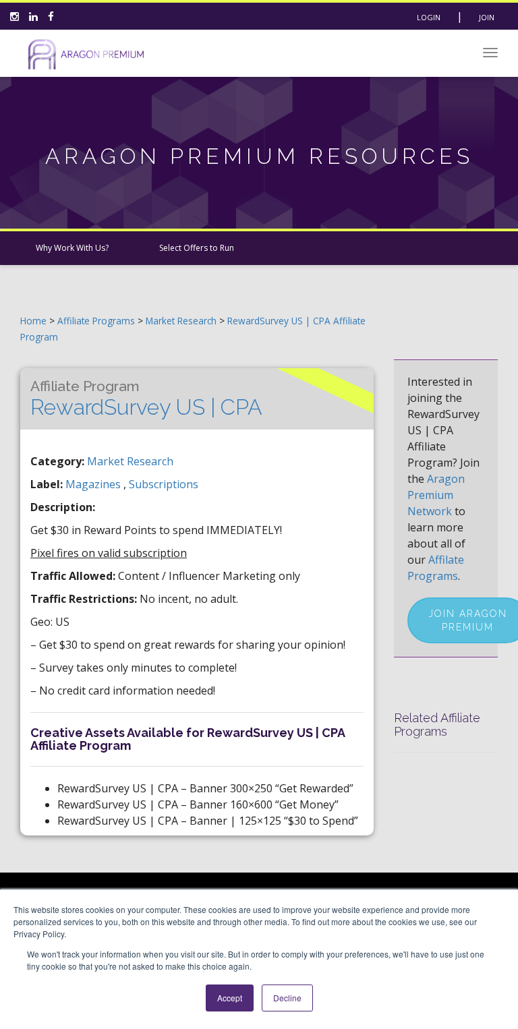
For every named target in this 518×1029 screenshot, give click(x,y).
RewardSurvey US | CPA (146, 398)
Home (33, 320)
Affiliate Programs (96, 320)
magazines (94, 484)
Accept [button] (229, 997)
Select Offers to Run (196, 248)
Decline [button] (287, 997)
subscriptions (163, 484)
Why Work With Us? (72, 248)
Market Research (182, 320)
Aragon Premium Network (436, 495)
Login (428, 17)
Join (486, 17)
